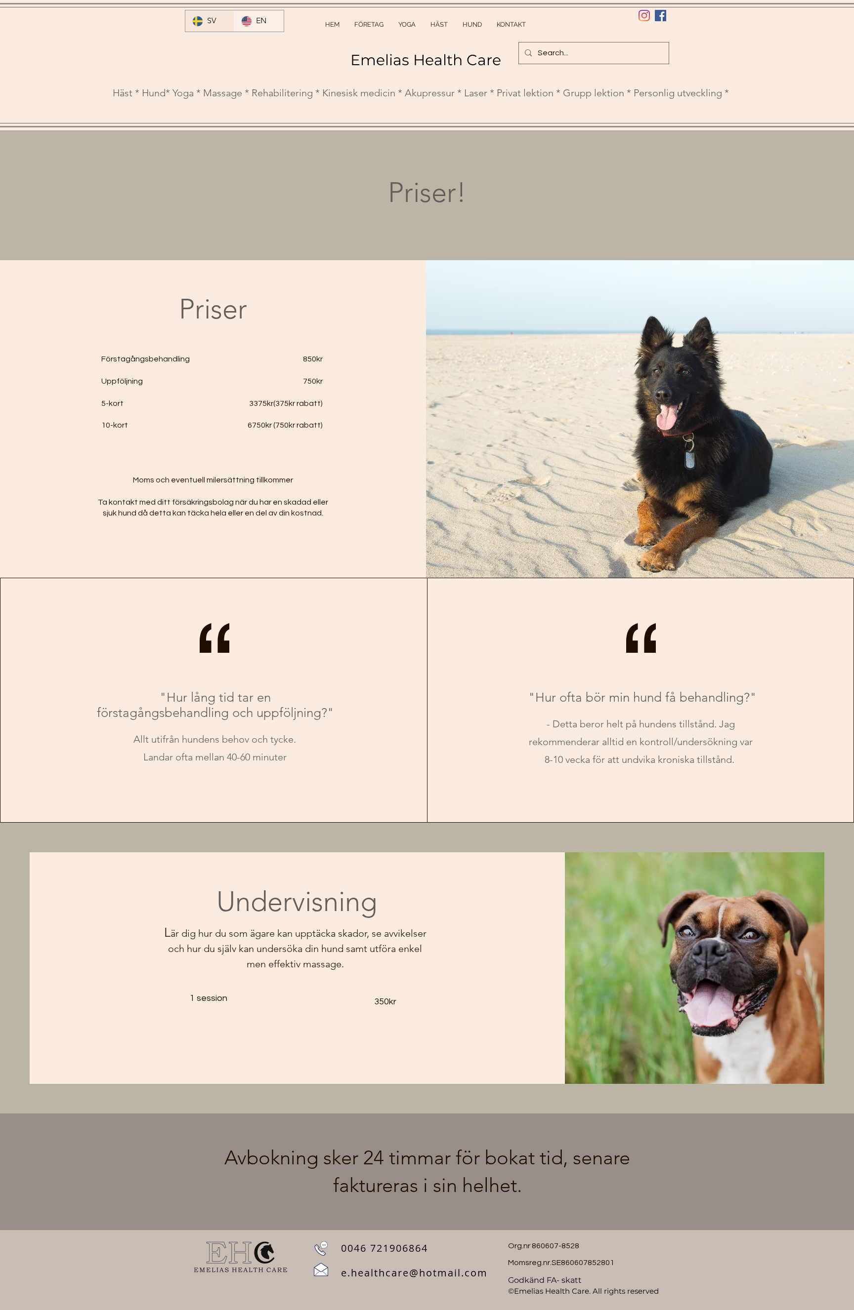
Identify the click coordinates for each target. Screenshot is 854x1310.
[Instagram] (644, 15)
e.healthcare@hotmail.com (414, 1272)
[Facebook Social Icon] (660, 15)
